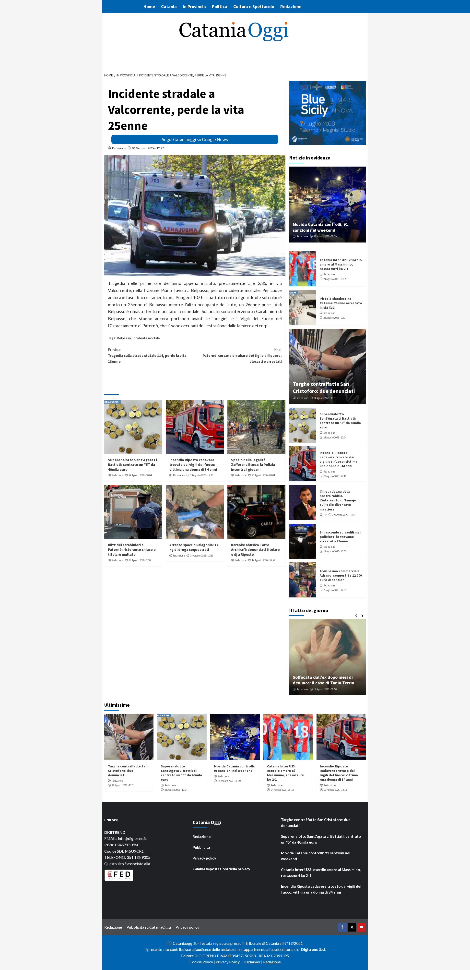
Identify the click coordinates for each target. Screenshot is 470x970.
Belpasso (124, 338)
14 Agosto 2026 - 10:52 (263, 560)
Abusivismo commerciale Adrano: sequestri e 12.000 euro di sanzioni (341, 575)
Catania (169, 6)
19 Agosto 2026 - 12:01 (140, 560)
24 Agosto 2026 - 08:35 (334, 279)
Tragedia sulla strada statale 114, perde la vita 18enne (147, 355)
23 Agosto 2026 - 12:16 (201, 475)
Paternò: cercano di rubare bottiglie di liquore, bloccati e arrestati (242, 355)
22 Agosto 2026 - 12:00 (334, 551)
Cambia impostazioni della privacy (221, 869)
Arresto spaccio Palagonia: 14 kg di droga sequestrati (193, 547)
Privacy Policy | (229, 961)
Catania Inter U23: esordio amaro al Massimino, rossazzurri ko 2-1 (341, 264)
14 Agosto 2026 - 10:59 (201, 555)
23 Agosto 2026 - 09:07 (334, 317)
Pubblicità (201, 847)
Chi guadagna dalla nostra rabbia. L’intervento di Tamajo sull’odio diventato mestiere (338, 500)
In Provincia (194, 6)
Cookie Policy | (202, 961)
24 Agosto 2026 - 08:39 (325, 236)
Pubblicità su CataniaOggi (149, 927)
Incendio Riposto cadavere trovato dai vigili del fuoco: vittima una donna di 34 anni (193, 465)
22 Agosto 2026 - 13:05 (343, 515)
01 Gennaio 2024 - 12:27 (148, 148)
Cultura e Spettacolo (253, 6)
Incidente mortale (146, 338)
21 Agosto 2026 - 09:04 (263, 475)
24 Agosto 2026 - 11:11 (325, 398)
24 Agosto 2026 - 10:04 (140, 475)
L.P (325, 515)
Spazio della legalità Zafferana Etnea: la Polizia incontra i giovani (253, 465)
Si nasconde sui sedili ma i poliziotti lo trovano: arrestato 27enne (340, 536)
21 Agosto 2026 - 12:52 (334, 590)
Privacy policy (204, 858)
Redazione (290, 6)
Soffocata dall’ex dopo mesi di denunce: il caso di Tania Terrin (323, 680)
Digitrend (309, 949)
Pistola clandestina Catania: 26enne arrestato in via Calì (341, 303)
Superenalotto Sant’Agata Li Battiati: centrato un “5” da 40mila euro (132, 465)
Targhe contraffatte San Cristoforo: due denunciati (324, 387)
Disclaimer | (252, 961)
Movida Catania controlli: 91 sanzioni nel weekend (320, 227)
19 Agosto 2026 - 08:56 (325, 689)
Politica (219, 6)
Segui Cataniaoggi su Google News (195, 139)
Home (149, 6)
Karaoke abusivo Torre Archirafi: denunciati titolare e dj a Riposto (255, 550)
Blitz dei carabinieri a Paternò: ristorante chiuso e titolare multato (132, 550)
